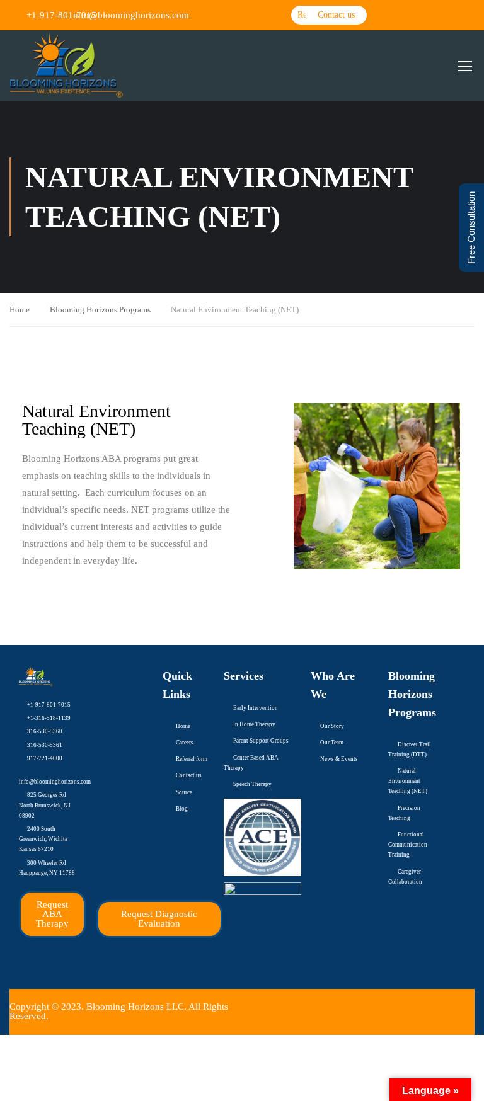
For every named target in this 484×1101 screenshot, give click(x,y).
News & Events (339, 759)
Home (19, 309)
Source (184, 792)
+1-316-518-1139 (49, 718)
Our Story (332, 726)
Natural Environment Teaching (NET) (407, 781)
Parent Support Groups (261, 741)
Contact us (189, 775)
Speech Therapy (252, 784)
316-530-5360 (44, 731)
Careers (184, 742)
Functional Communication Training (407, 844)
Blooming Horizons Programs (100, 309)
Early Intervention (255, 708)
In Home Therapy (254, 724)
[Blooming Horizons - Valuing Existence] (66, 65)
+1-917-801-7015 (49, 705)
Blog (182, 809)
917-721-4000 (44, 758)
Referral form (191, 759)
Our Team (331, 742)
